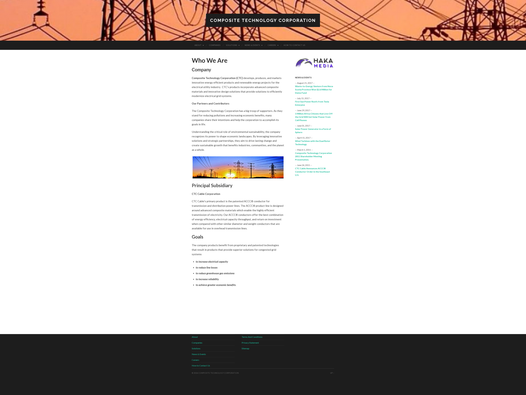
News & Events (252, 45)
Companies (215, 45)
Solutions (231, 45)
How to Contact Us (294, 45)
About (198, 45)
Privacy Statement (250, 342)
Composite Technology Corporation (263, 20)
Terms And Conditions (252, 337)
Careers (272, 45)
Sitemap (245, 348)
